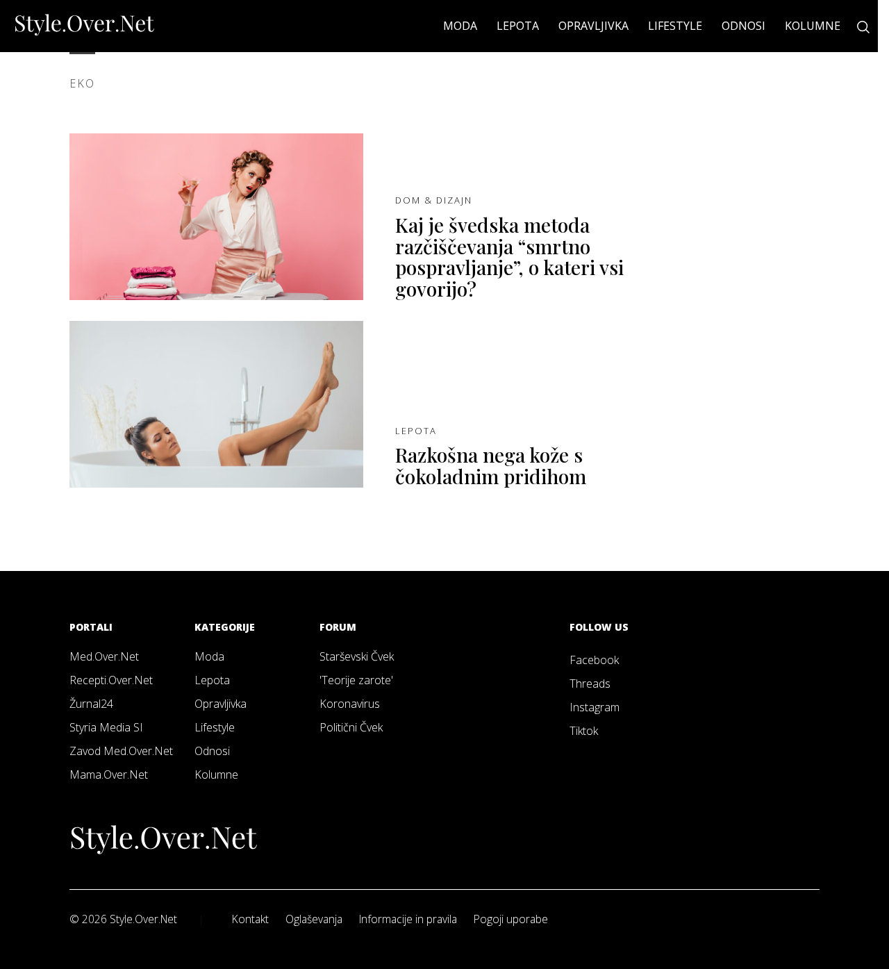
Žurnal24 (91, 703)
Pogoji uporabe (511, 919)
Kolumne (812, 25)
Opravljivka (593, 25)
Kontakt (250, 919)
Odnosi (743, 25)
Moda (460, 25)
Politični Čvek (351, 727)
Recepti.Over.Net (111, 680)
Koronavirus (349, 703)
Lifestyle (675, 25)
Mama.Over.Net (108, 774)
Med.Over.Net (104, 656)
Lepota (518, 25)
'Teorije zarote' (356, 680)
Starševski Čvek (356, 656)
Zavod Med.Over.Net (121, 751)
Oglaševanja (313, 919)
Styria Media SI (106, 727)
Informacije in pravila (408, 919)
